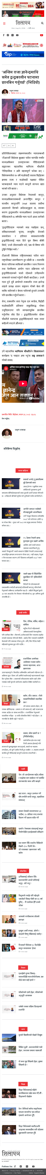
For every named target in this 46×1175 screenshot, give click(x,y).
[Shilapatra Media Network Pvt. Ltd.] (23, 22)
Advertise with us (28, 1170)
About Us (5, 1170)
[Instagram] (8, 36)
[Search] (42, 24)
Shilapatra (42, 35)
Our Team (17, 1173)
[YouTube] (17, 36)
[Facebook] (4, 36)
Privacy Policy (15, 1170)
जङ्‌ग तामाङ (13, 91)
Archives (40, 1170)
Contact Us (8, 1173)
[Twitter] (12, 36)
